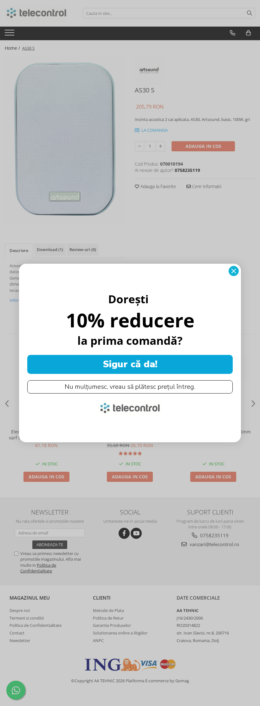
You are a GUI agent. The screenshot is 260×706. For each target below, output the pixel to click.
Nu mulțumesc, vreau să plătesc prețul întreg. (130, 386)
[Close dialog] (233, 271)
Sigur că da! (130, 364)
